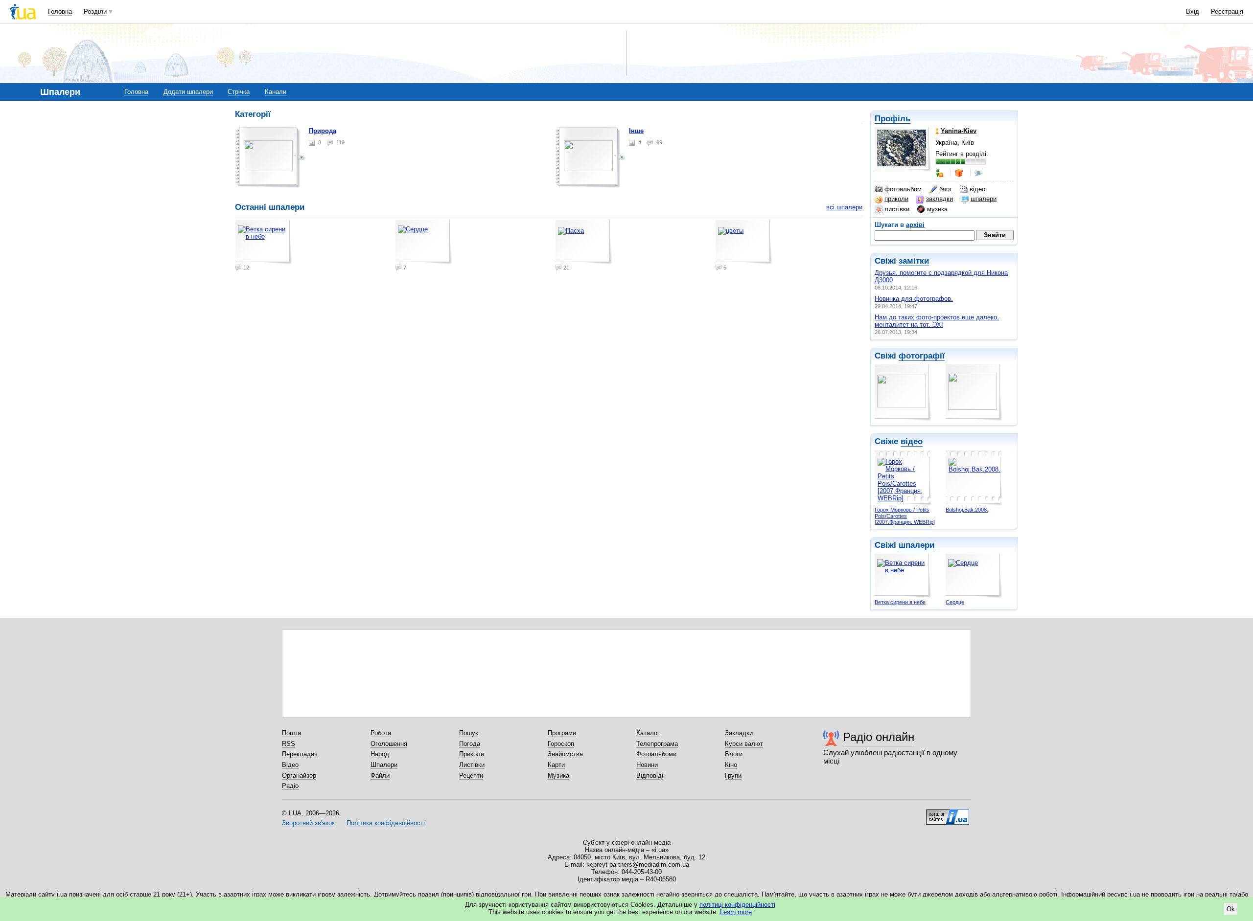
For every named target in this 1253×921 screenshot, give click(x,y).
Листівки (472, 764)
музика (937, 209)
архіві (915, 224)
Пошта (291, 733)
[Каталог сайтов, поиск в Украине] (947, 813)
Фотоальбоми (656, 754)
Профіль (892, 118)
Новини (647, 764)
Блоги (734, 754)
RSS (288, 743)
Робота (381, 733)
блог (945, 189)
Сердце (955, 602)
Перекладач (300, 754)
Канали (275, 91)
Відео (290, 764)
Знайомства (565, 754)
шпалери (984, 198)
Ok (1231, 909)
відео (977, 189)
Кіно (731, 764)
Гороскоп (561, 743)
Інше (636, 131)
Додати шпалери (188, 91)
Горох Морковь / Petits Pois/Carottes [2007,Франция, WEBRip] (905, 516)
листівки (896, 209)
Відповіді (649, 775)
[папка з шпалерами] (270, 157)
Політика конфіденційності (386, 823)
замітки (914, 261)
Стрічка (239, 91)
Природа (322, 131)
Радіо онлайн (878, 736)
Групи (733, 775)
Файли (380, 775)
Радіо (290, 785)
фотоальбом (903, 189)
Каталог (648, 733)
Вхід (1192, 11)
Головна (60, 11)
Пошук (468, 733)
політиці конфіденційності (737, 904)
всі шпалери (844, 207)
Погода (469, 743)
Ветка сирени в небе (900, 602)
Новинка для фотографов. (914, 298)
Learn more (736, 912)
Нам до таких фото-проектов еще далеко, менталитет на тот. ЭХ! (937, 321)
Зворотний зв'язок (308, 823)
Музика (558, 775)
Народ (380, 754)
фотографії (922, 355)
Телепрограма (657, 743)
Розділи (95, 11)
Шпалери (384, 764)
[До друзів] (940, 173)
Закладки (739, 733)
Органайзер (299, 775)
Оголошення (389, 743)
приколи (896, 198)
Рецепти (471, 775)
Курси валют (744, 743)
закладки (939, 198)
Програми (562, 733)
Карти (556, 764)
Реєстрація (1227, 11)
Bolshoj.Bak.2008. (967, 510)
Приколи (471, 754)
